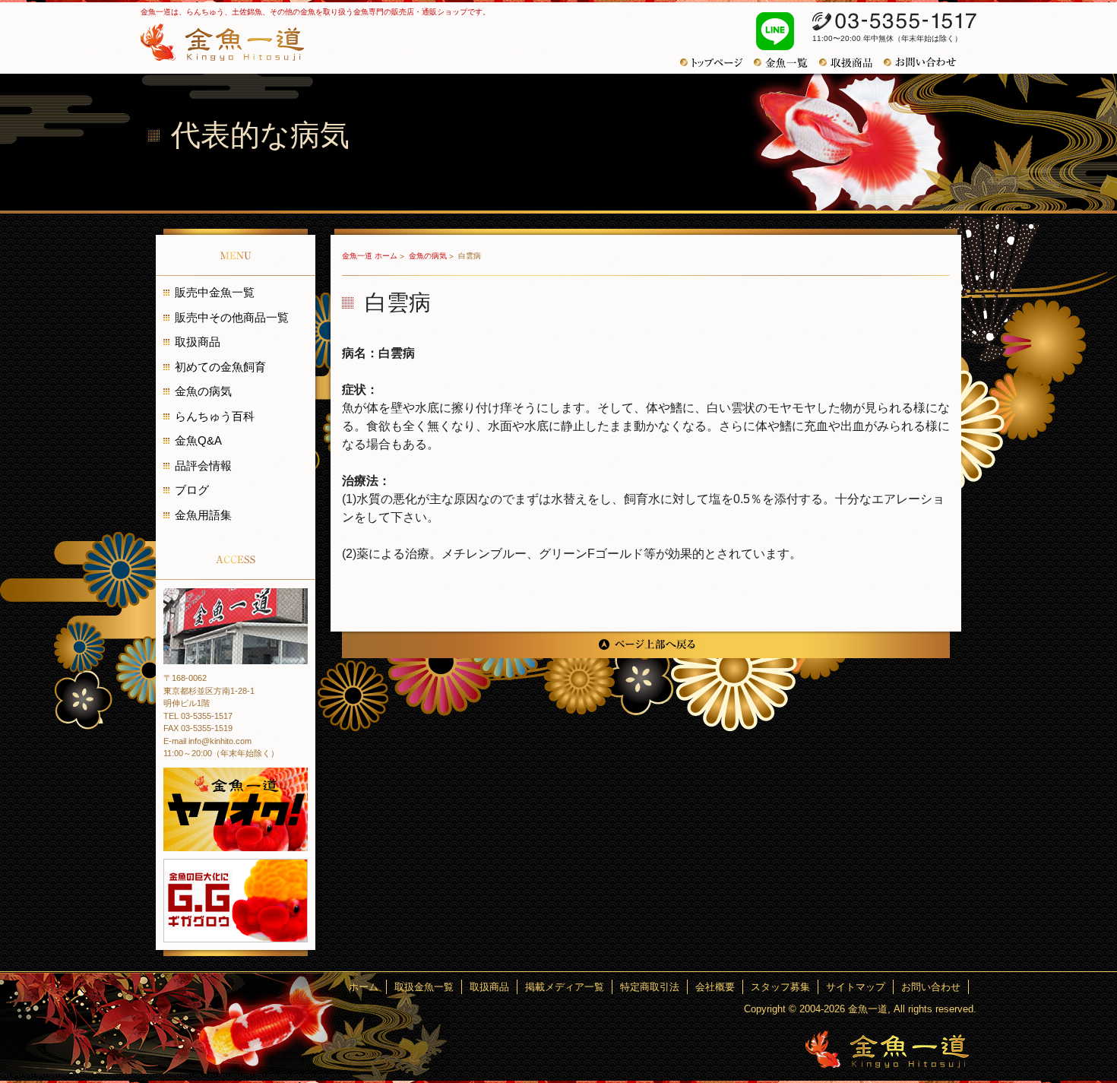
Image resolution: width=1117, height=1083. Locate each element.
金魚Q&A (198, 440)
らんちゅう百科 (215, 416)
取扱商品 (851, 63)
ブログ (192, 489)
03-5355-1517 (894, 21)
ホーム (363, 987)
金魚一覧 (786, 63)
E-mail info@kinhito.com (207, 741)
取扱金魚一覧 (424, 987)
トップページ (716, 63)
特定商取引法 (649, 987)
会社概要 (715, 987)
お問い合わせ (925, 62)
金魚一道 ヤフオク (235, 809)
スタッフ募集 (780, 987)
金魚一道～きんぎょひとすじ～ (887, 1049)
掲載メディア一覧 (564, 987)
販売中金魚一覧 (215, 292)
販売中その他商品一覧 (232, 317)
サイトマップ (855, 987)
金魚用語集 (203, 514)
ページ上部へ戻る (646, 645)
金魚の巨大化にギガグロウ (235, 900)
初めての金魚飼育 (220, 366)
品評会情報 (203, 465)
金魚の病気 (429, 256)
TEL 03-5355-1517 (198, 715)
